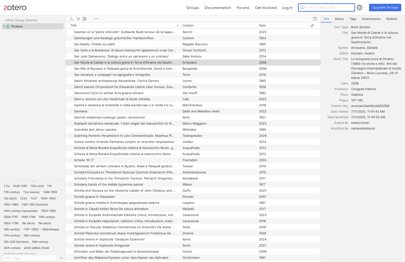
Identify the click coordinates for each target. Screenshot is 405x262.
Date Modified (338, 117)
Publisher (341, 89)
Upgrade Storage (385, 7)
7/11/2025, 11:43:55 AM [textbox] (368, 117)
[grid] (193, 142)
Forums (243, 7)
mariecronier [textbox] (360, 123)
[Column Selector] (315, 19)
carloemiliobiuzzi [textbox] (363, 128)
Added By (341, 123)
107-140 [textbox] (357, 100)
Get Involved (266, 7)
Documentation (218, 7)
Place (344, 94)
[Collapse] (4, 26)
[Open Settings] (360, 7)
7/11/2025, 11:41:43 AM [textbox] (368, 111)
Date (344, 83)
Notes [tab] (339, 19)
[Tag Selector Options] (61, 258)
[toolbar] (193, 18)
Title (345, 32)
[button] (6, 186)
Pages (343, 100)
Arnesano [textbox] (358, 47)
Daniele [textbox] (372, 47)
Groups (192, 7)
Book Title (341, 59)
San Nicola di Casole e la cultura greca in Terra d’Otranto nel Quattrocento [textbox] (375, 37)
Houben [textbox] (357, 53)
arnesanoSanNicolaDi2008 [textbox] (370, 106)
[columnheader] (123, 25)
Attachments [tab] (371, 19)
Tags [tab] (352, 19)
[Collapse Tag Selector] (32, 182)
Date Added (339, 111)
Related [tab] (391, 19)
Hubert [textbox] (370, 53)
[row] (193, 25)
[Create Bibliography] (85, 19)
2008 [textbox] (355, 83)
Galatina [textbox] (357, 94)
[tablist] (363, 19)
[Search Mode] (303, 7)
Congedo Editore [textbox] (363, 89)
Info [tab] (326, 19)
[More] (96, 19)
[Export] (71, 19)
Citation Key (339, 106)
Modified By (339, 128)
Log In (287, 7)
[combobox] (376, 27)
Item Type (341, 27)
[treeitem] (33, 26)
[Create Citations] (78, 19)
